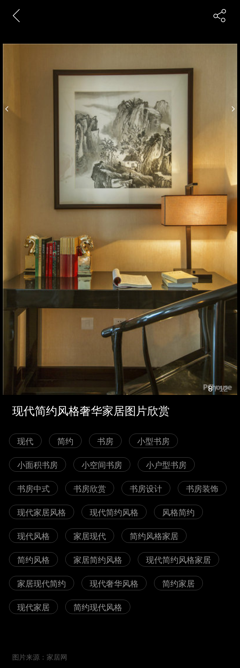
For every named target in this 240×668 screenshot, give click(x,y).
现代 (25, 440)
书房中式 (33, 488)
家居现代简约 (41, 583)
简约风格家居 (154, 535)
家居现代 (89, 535)
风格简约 (178, 512)
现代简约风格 (114, 512)
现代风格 (33, 535)
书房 (105, 440)
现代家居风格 (41, 512)
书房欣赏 (89, 488)
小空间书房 (102, 464)
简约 (65, 440)
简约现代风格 (97, 606)
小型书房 (153, 440)
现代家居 (33, 606)
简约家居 (178, 583)
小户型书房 (166, 464)
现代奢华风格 (114, 583)
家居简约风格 (97, 559)
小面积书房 (37, 464)
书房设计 (146, 488)
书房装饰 (202, 488)
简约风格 (33, 559)
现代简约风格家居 (178, 559)
